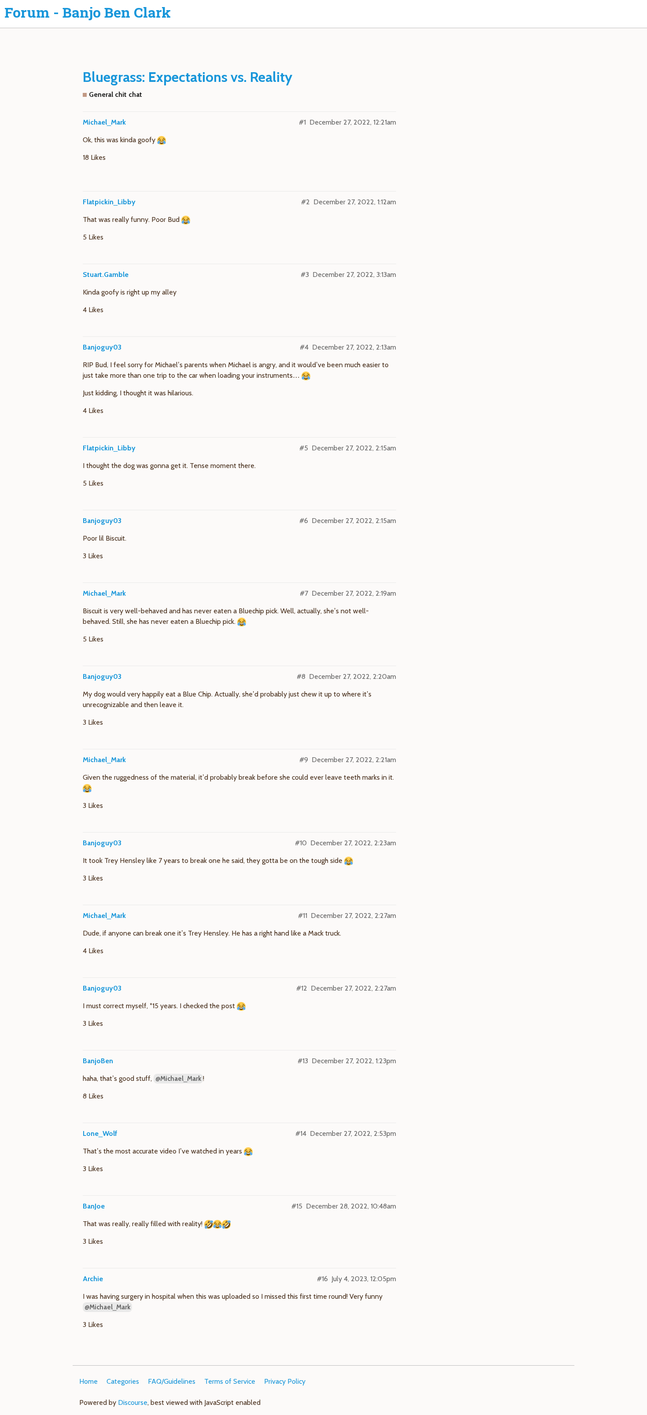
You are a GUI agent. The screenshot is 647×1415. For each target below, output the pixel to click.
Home (88, 1381)
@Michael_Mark (178, 1079)
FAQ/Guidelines (171, 1381)
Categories (123, 1381)
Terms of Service (229, 1381)
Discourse (132, 1402)
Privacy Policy (284, 1381)
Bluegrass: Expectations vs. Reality (187, 76)
